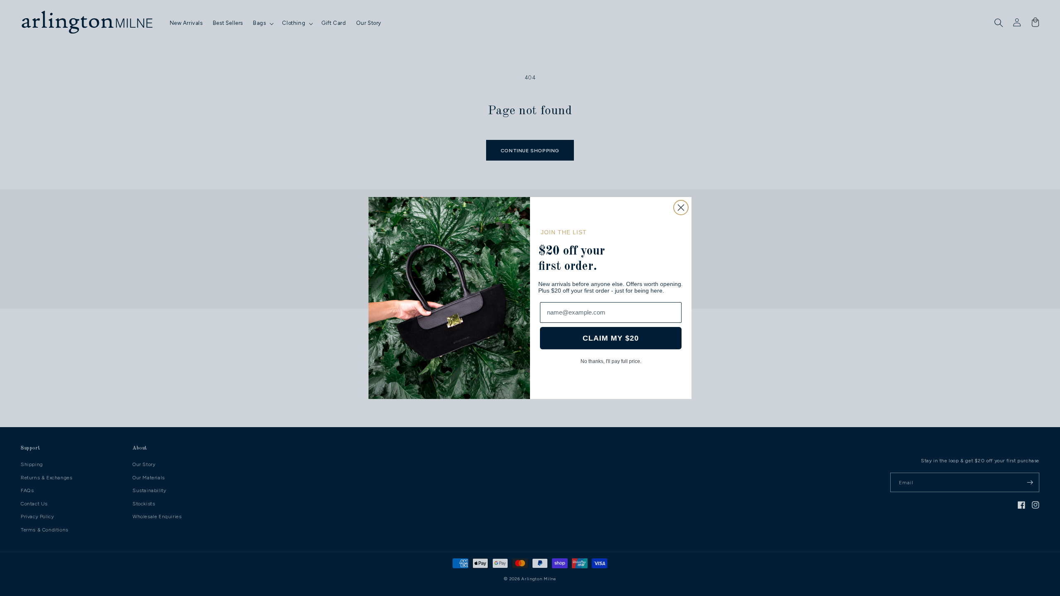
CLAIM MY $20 (611, 338)
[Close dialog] (681, 207)
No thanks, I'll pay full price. (611, 361)
